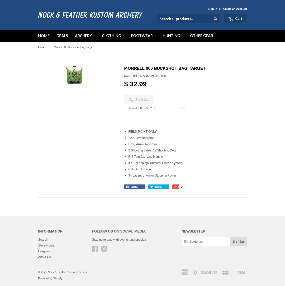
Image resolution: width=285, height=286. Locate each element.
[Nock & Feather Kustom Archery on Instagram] (104, 250)
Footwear (142, 35)
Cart (239, 18)
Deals (62, 35)
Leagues (44, 251)
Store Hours (46, 245)
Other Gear (201, 35)
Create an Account (235, 8)
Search (43, 239)
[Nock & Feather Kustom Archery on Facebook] (95, 250)
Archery (84, 35)
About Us (44, 257)
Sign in (212, 8)
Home (44, 35)
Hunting (172, 35)
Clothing (112, 35)
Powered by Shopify (50, 278)
